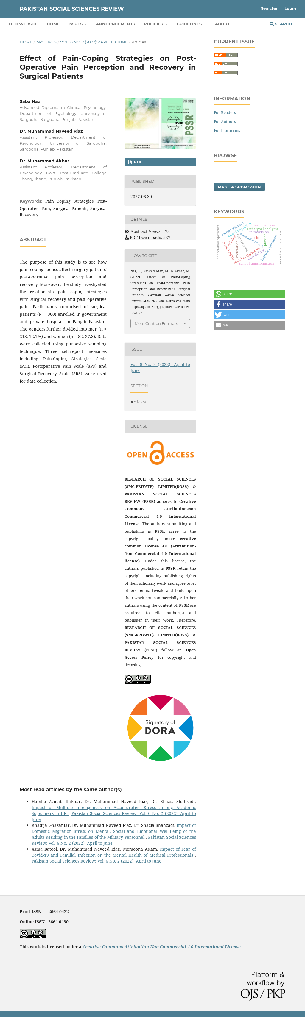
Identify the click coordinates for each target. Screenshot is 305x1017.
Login (290, 8)
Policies (154, 23)
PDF (137, 161)
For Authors (225, 121)
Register (269, 8)
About (223, 23)
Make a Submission (239, 186)
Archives (46, 42)
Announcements (115, 23)
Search (283, 23)
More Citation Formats (156, 323)
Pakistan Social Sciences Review (72, 9)
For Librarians (227, 130)
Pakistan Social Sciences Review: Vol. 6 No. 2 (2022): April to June (96, 861)
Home (53, 23)
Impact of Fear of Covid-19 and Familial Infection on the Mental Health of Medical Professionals (114, 852)
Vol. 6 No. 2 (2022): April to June (94, 42)
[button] (249, 294)
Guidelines (190, 23)
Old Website (23, 23)
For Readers (225, 112)
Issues (76, 23)
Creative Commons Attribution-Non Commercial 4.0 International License (162, 946)
